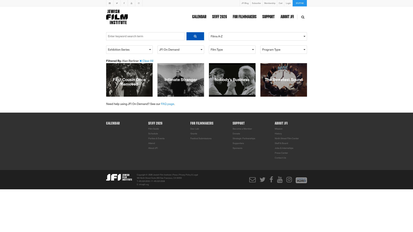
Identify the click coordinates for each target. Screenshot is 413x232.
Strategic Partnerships (244, 138)
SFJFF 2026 (219, 17)
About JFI (287, 17)
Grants (193, 133)
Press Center (281, 153)
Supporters (238, 143)
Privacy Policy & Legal (188, 175)
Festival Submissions (201, 138)
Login (288, 3)
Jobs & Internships (284, 148)
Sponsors (237, 148)
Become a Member (242, 128)
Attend (151, 143)
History (278, 133)
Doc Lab (194, 128)
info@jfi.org (144, 184)
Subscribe (256, 3)
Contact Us (280, 157)
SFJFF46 (300, 3)
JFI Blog (245, 3)
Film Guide (153, 128)
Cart (280, 3)
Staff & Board (281, 143)
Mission (278, 128)
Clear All (147, 61)
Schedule (153, 133)
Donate (236, 133)
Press (175, 175)
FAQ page (167, 104)
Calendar (199, 17)
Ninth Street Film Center (287, 138)
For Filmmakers (245, 17)
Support (268, 17)
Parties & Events (156, 138)
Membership (269, 3)
